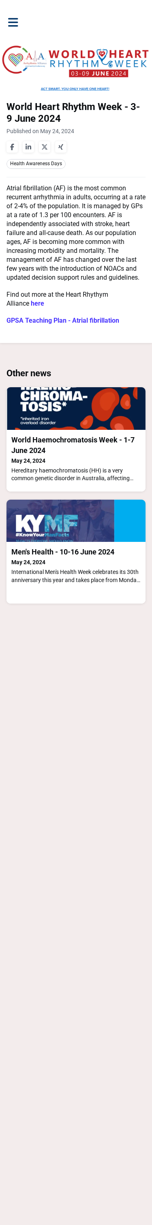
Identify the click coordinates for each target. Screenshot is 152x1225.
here (37, 303)
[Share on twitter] (44, 147)
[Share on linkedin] (28, 147)
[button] (13, 22)
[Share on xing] (60, 147)
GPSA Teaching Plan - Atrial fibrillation (62, 320)
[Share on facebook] (12, 147)
